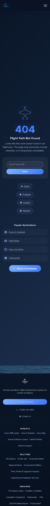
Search (25, 171)
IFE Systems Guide (16, 491)
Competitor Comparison (15, 497)
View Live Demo (16, 249)
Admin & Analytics (25, 446)
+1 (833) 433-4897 (26, 410)
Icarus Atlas (41, 433)
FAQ (41, 497)
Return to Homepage (27, 268)
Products (27, 194)
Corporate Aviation (36, 459)
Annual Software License (18, 439)
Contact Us (26, 416)
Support (26, 210)
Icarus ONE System (11, 433)
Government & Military (32, 465)
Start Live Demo (26, 402)
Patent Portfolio (36, 439)
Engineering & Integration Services (25, 478)
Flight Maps (14, 241)
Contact (26, 202)
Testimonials (14, 258)
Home (26, 186)
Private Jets (22, 459)
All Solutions (11, 459)
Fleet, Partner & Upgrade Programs (25, 471)
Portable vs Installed (33, 491)
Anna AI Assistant (17, 232)
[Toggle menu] (45, 5)
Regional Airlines (15, 465)
